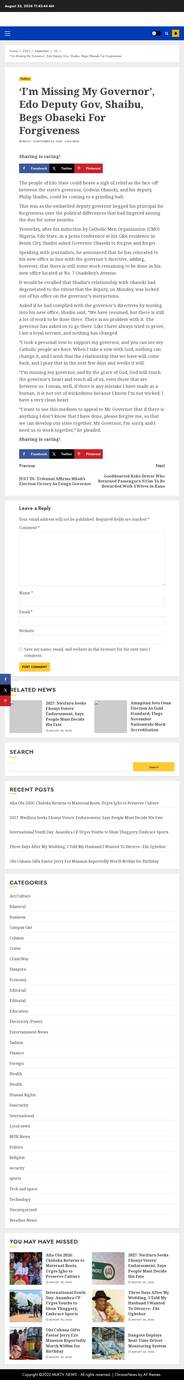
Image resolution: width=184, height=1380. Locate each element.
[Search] (167, 33)
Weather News (23, 1220)
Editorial (18, 990)
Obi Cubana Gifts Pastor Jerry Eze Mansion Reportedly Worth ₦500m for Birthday (84, 861)
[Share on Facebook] (5, 679)
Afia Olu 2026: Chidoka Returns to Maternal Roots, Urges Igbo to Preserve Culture (84, 803)
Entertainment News (29, 1032)
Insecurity (19, 1105)
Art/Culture (20, 896)
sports (15, 1178)
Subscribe (175, 33)
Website (26, 630)
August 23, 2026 (60, 730)
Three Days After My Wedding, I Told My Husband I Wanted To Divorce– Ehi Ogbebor (88, 846)
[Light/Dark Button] (156, 33)
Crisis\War (19, 958)
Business (17, 917)
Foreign (17, 1063)
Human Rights (23, 1094)
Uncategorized (23, 1209)
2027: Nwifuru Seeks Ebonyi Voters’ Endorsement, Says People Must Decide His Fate (66, 714)
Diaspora (18, 969)
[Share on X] (5, 690)
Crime (15, 948)
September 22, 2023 (49, 141)
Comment (29, 527)
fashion (16, 1042)
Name (26, 593)
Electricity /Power (26, 1021)
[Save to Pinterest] (5, 701)
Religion (17, 1157)
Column (17, 938)
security (17, 1168)
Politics (25, 79)
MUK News (20, 1136)
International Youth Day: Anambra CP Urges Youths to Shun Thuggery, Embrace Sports (89, 832)
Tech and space (23, 1188)
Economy (18, 979)
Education (19, 1011)
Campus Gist (21, 927)
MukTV (26, 141)
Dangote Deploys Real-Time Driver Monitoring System (147, 1341)
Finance (17, 1053)
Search (22, 752)
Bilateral (18, 906)
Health (16, 1073)
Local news (20, 1126)
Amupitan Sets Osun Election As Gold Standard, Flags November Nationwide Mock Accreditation (151, 716)
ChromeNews (126, 1374)
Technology (20, 1199)
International (22, 1115)
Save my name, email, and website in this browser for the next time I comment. (87, 652)
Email (26, 611)
